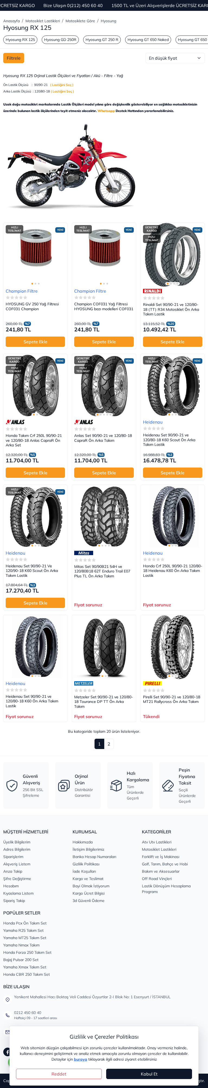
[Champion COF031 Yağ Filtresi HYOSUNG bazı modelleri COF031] (104, 255)
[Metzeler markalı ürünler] (83, 683)
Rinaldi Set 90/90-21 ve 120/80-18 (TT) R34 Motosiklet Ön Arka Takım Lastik (171, 309)
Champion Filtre (22, 291)
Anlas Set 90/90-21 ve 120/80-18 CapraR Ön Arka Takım (103, 438)
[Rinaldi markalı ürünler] (152, 291)
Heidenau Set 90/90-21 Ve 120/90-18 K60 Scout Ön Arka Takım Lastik (32, 571)
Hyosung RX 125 (20, 39)
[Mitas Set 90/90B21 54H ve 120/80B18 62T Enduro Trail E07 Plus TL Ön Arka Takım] (104, 517)
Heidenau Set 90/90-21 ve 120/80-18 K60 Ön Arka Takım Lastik (32, 701)
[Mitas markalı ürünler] (83, 553)
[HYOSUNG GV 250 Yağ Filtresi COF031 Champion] (35, 255)
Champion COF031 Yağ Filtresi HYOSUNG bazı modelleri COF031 (103, 306)
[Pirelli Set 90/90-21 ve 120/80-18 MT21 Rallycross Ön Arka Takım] (172, 647)
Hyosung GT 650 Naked (148, 39)
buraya (80, 1059)
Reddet (58, 1074)
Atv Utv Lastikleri (156, 842)
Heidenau (152, 422)
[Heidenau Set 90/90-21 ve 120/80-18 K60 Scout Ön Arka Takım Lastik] (172, 386)
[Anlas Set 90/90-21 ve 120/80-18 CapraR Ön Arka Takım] (104, 386)
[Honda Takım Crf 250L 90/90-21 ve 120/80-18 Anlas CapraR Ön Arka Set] (35, 386)
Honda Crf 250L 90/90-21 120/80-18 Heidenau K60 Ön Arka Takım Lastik (172, 571)
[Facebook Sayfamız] (7, 1052)
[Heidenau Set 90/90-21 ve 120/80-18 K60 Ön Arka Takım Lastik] (35, 647)
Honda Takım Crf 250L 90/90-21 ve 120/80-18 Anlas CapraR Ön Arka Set (34, 440)
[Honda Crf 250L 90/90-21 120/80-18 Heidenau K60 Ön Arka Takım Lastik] (172, 517)
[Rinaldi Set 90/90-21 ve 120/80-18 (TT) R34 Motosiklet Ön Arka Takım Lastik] (172, 255)
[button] (32, 283)
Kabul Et (149, 1074)
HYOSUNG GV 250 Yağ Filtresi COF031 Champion (32, 306)
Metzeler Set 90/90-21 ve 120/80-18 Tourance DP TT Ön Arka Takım (103, 702)
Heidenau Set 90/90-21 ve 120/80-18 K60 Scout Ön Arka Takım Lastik (169, 440)
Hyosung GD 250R (60, 39)
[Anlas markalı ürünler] (15, 422)
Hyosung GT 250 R (102, 39)
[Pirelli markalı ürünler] (152, 683)
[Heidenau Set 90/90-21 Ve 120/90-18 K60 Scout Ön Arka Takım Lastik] (35, 517)
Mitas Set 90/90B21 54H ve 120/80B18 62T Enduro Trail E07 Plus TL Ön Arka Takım (102, 571)
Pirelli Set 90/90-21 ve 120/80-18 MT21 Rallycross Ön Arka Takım (171, 699)
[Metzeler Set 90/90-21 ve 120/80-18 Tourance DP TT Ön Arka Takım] (104, 647)
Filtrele (14, 58)
